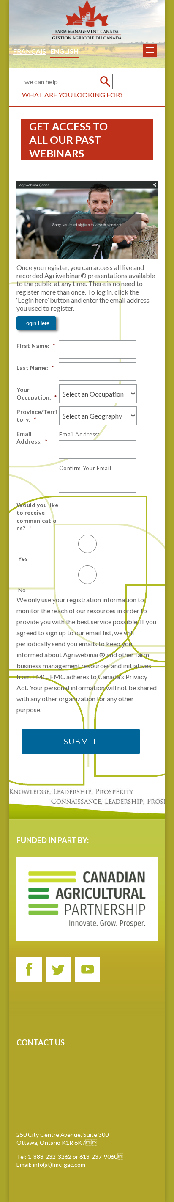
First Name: (35, 345)
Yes (23, 558)
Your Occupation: (36, 393)
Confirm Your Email (85, 468)
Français (29, 51)
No (22, 589)
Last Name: (35, 367)
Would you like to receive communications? (37, 516)
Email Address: (31, 437)
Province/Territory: (36, 415)
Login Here (36, 323)
